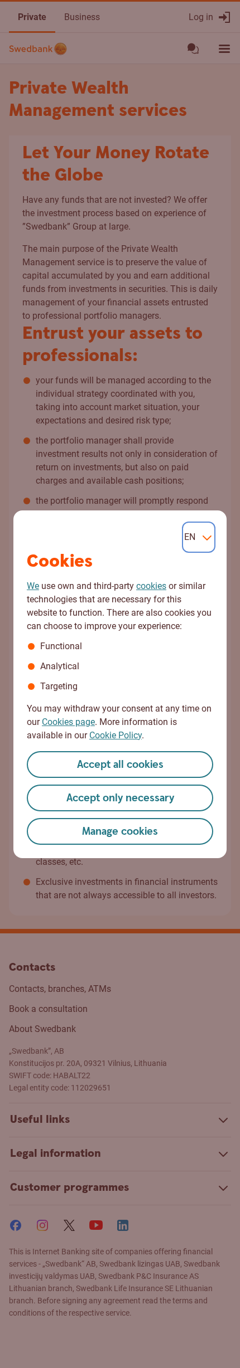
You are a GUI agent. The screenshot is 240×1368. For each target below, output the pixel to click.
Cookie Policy (115, 735)
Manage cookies (120, 832)
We (33, 586)
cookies (151, 586)
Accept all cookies (120, 765)
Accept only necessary (120, 798)
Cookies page (68, 722)
